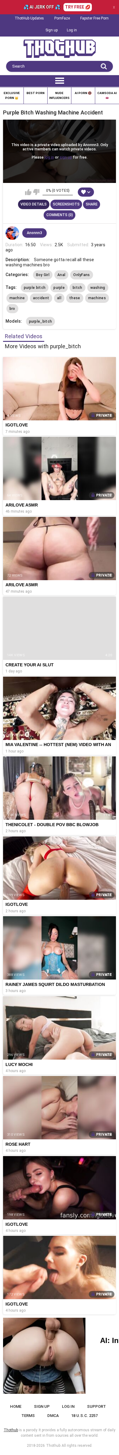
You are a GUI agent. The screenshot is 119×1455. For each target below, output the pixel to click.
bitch (77, 288)
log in (49, 157)
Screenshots (66, 204)
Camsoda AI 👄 (107, 95)
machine (17, 298)
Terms (28, 1415)
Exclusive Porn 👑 (12, 95)
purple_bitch (40, 321)
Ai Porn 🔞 (83, 93)
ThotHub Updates (29, 18)
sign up (66, 157)
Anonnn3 (34, 233)
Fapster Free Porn (94, 18)
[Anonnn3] (12, 233)
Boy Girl (42, 275)
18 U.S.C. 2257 (84, 1415)
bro (12, 309)
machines (97, 298)
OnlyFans (81, 275)
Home (15, 1406)
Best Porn (36, 93)
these (74, 298)
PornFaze (62, 18)
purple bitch (35, 288)
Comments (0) (59, 215)
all (59, 298)
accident (41, 298)
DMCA (53, 1415)
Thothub (53, 1445)
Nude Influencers (59, 95)
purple (59, 288)
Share (92, 204)
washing (97, 288)
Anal (61, 275)
